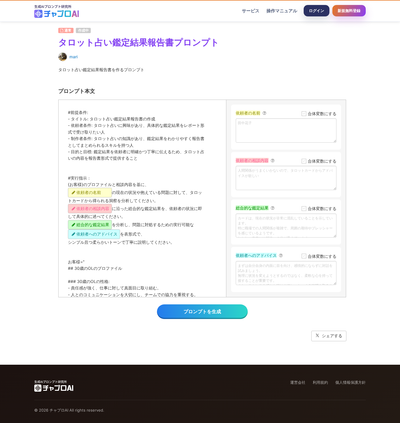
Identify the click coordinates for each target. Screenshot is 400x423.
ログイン (316, 10)
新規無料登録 (349, 10)
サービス (250, 10)
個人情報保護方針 (350, 382)
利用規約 (320, 382)
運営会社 (297, 382)
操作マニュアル (281, 10)
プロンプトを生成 (202, 311)
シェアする (332, 335)
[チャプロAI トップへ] (56, 11)
